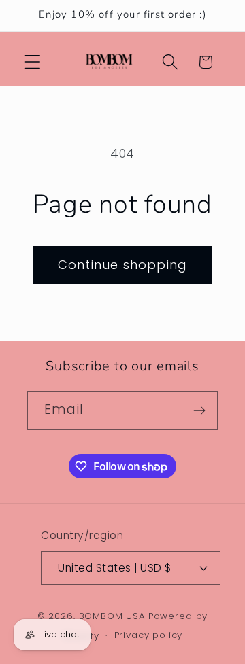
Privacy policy (148, 635)
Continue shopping (122, 264)
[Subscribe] (199, 410)
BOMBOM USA (112, 616)
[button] (33, 62)
